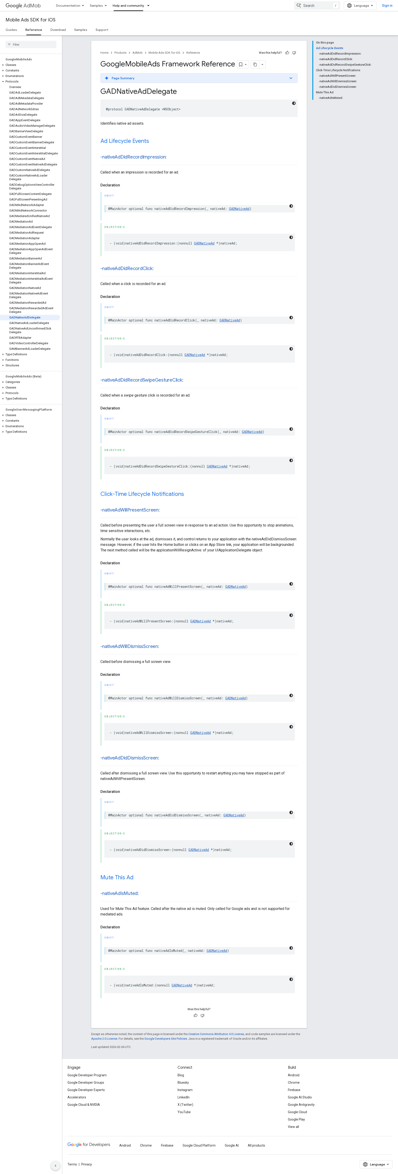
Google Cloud (297, 1112)
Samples (96, 5)
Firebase (294, 1090)
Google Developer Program (87, 1075)
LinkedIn (184, 1097)
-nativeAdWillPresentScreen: (130, 510)
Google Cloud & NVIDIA (83, 1104)
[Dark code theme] (294, 103)
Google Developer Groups (85, 1082)
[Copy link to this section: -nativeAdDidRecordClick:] (158, 269)
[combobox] (317, 5)
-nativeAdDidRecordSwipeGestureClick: (141, 380)
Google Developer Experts (86, 1090)
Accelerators (76, 1097)
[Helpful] (287, 52)
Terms (72, 1164)
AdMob (32, 6)
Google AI (232, 1145)
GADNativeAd (239, 208)
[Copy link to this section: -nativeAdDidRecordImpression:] (171, 157)
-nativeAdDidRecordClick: (126, 268)
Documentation (68, 5)
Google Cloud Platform (199, 1145)
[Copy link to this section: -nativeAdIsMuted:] (143, 894)
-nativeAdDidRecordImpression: (133, 157)
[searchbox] (31, 44)
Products (120, 52)
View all (293, 1127)
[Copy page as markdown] (255, 64)
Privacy (86, 1164)
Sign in (387, 5)
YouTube (184, 1112)
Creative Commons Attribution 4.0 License (216, 1034)
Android (293, 1075)
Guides (11, 30)
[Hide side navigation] (55, 1165)
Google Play (296, 1119)
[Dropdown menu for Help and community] (149, 5)
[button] (30, 65)
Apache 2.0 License (104, 1038)
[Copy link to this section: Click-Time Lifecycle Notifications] (188, 494)
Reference (33, 30)
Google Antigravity (301, 1104)
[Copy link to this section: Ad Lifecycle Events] (153, 141)
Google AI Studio (300, 1097)
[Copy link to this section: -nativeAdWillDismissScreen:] (163, 647)
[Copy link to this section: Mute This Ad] (138, 878)
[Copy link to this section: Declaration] (124, 185)
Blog (181, 1075)
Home (104, 52)
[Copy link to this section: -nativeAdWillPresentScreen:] (164, 510)
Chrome (294, 1082)
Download (58, 30)
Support (102, 30)
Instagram (185, 1090)
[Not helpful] (294, 52)
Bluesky (183, 1082)
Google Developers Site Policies (165, 1038)
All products (256, 1145)
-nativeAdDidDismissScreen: (129, 758)
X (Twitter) (185, 1104)
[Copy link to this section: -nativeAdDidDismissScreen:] (163, 758)
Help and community (128, 5)
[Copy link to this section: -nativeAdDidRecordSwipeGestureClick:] (187, 380)
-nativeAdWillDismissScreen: (129, 646)
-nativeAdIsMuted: (119, 893)
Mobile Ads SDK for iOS (31, 20)
